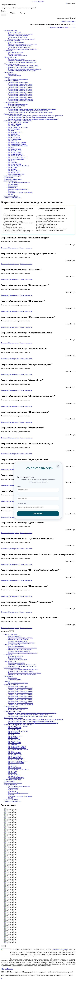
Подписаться (38, 513)
